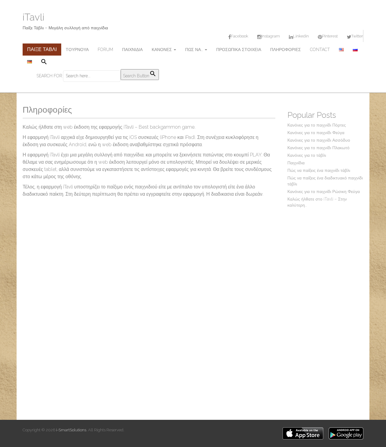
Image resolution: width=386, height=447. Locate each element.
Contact (320, 49)
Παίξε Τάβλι (42, 49)
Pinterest (330, 36)
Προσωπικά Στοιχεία (238, 49)
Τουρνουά (77, 49)
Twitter (357, 36)
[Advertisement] (325, 308)
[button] (97, 62)
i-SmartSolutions (71, 430)
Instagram (270, 36)
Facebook (239, 36)
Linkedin (301, 36)
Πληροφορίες (285, 49)
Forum (105, 49)
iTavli (33, 17)
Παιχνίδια (132, 49)
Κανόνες (162, 49)
